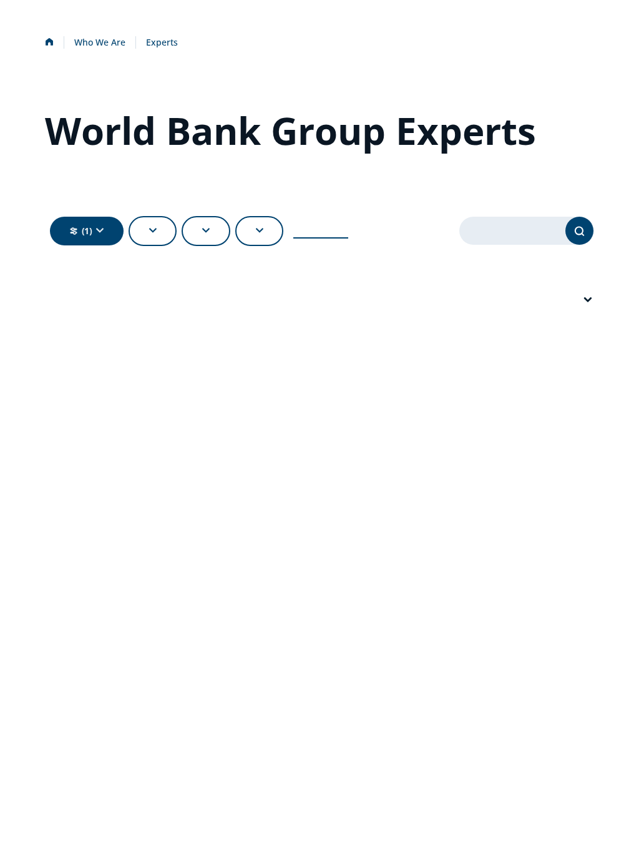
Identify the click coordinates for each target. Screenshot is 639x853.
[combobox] (588, 300)
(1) (87, 231)
